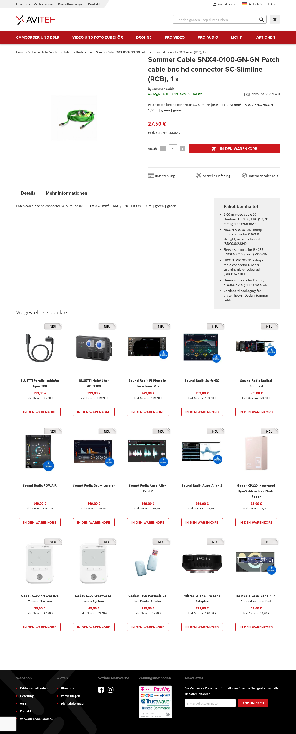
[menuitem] (38, 37)
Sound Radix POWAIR (40, 485)
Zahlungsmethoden (34, 688)
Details (28, 193)
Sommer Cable (163, 88)
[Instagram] (111, 689)
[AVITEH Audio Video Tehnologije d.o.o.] (36, 20)
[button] (271, 4)
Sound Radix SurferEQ (202, 380)
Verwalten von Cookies (36, 719)
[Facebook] (101, 689)
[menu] (148, 37)
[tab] (28, 194)
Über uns (23, 4)
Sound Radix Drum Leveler (94, 485)
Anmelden (225, 4)
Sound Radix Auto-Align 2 (202, 485)
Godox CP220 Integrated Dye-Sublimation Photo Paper (256, 491)
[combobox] (220, 19)
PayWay (156, 702)
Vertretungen (44, 4)
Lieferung (27, 696)
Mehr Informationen (66, 193)
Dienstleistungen (71, 4)
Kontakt (94, 4)
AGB (23, 703)
